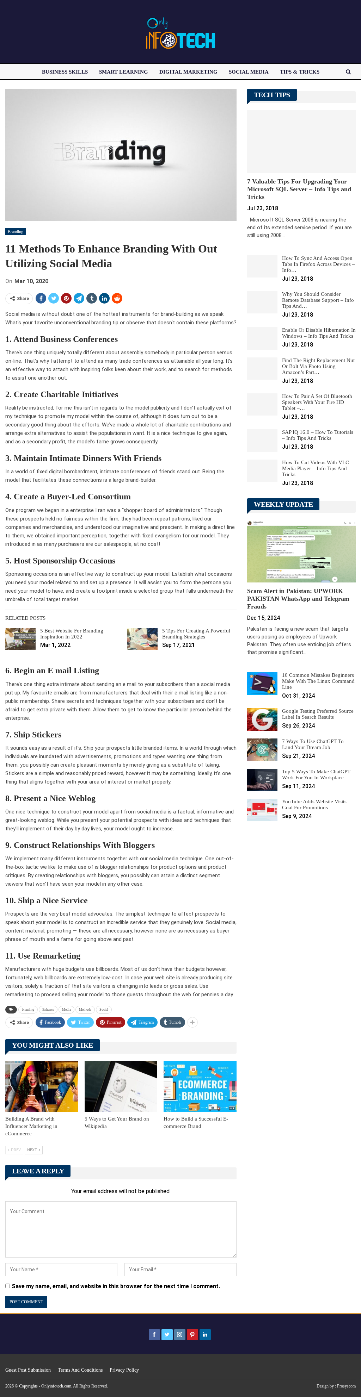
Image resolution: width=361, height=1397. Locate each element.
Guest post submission (28, 1370)
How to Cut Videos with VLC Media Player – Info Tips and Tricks (315, 468)
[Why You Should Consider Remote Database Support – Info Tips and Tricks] (262, 302)
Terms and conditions (80, 1370)
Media (66, 1009)
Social (103, 1009)
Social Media (249, 72)
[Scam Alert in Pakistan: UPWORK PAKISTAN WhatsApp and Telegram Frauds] (301, 550)
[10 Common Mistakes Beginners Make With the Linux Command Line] (262, 683)
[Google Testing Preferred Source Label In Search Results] (262, 719)
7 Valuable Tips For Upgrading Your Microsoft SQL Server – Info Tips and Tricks (299, 189)
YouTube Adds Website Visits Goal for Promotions (314, 804)
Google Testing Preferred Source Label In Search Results (318, 714)
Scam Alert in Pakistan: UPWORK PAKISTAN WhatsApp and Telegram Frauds (298, 598)
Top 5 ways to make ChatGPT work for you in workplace (316, 774)
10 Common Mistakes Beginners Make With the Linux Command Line (318, 681)
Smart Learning (123, 72)
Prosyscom (346, 1386)
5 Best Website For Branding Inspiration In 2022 (71, 634)
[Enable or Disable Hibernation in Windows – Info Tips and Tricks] (262, 338)
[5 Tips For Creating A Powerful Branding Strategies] (142, 639)
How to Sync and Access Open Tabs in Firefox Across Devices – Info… (318, 264)
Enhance (48, 1009)
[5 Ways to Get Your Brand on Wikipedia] (121, 1086)
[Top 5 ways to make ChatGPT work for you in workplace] (262, 780)
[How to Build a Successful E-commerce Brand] (200, 1086)
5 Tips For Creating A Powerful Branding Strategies (196, 634)
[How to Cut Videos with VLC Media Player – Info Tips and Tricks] (262, 471)
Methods (85, 1009)
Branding (15, 231)
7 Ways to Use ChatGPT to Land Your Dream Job (313, 744)
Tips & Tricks (299, 72)
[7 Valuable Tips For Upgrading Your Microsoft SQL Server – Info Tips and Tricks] (301, 141)
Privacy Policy (124, 1370)
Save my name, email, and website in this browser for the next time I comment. (116, 1286)
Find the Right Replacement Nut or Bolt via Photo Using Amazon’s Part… (318, 366)
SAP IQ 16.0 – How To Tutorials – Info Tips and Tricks (317, 435)
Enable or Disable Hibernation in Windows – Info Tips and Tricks (319, 333)
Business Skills (65, 72)
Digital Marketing (188, 72)
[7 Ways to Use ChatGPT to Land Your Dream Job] (262, 749)
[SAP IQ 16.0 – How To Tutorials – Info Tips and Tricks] (262, 440)
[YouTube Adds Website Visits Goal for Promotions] (262, 810)
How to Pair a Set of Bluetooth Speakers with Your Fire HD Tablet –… (317, 402)
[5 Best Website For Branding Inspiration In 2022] (20, 639)
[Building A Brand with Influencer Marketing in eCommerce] (41, 1086)
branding (28, 1009)
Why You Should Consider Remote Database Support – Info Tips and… (318, 300)
